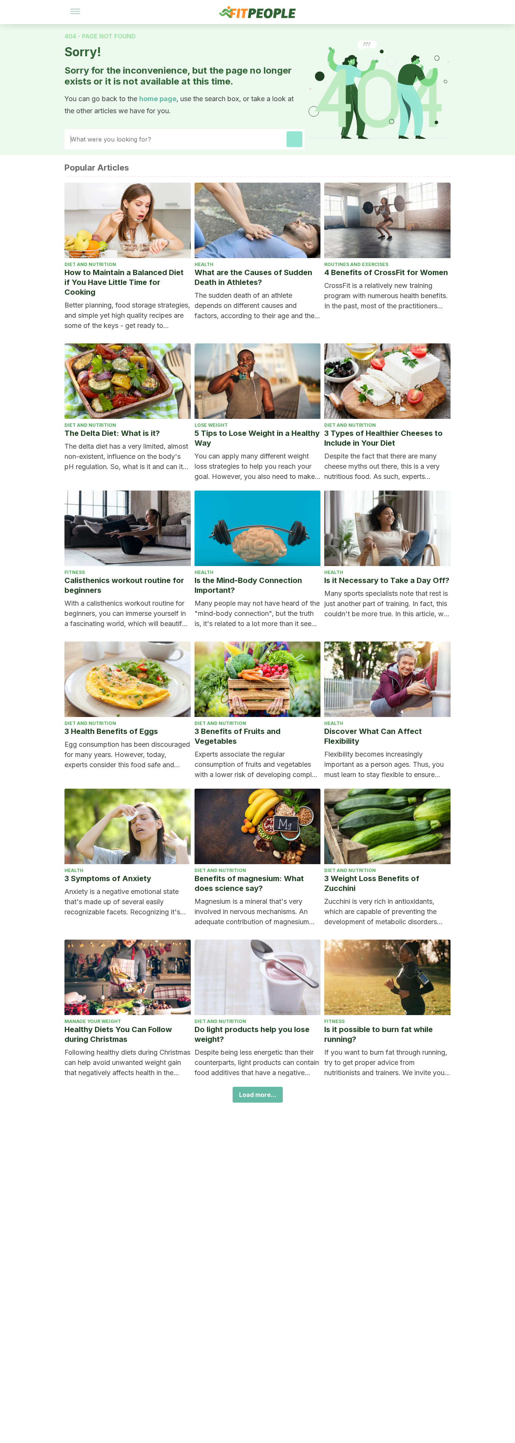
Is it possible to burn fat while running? (378, 1034)
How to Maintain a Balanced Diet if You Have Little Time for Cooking (124, 282)
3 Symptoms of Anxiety (107, 878)
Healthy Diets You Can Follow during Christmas (118, 1034)
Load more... (257, 1094)
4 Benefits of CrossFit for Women (386, 272)
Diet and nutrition (90, 264)
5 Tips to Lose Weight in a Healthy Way (257, 438)
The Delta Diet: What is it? (112, 433)
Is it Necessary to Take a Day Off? (386, 580)
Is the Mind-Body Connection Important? (248, 585)
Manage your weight (92, 1021)
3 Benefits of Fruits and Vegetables (237, 736)
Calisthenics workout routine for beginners (124, 585)
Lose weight (211, 425)
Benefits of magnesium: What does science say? (249, 883)
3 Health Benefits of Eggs (111, 731)
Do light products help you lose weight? (252, 1034)
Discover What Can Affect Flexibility (373, 736)
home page (157, 99)
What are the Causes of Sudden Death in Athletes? (253, 277)
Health (204, 264)
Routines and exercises (356, 264)
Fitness (74, 572)
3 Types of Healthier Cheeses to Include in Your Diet (383, 438)
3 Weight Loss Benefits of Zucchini (371, 883)
